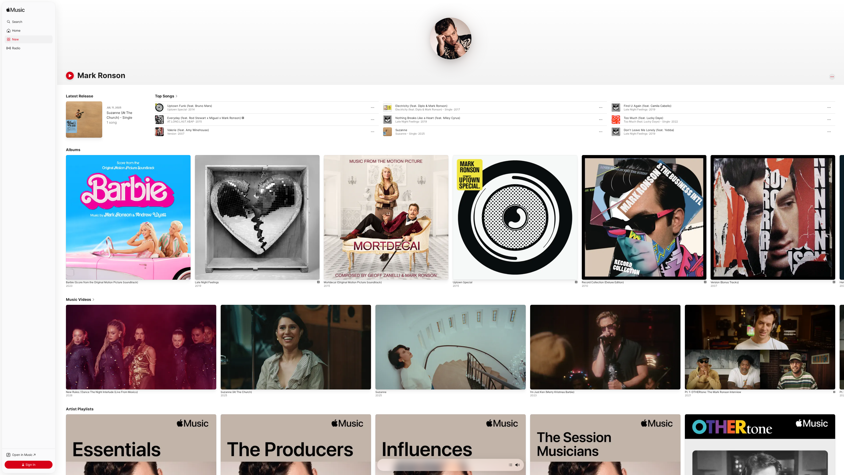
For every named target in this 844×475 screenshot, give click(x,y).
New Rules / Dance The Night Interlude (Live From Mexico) (102, 392)
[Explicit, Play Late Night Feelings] (200, 274)
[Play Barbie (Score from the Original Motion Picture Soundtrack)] (71, 274)
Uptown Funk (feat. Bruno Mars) (189, 106)
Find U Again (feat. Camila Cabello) (647, 106)
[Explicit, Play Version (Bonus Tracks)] (716, 274)
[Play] (70, 76)
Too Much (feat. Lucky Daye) (643, 118)
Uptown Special (463, 157)
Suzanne (401, 130)
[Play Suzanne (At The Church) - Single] (71, 132)
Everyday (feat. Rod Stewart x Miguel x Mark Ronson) (204, 118)
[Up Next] (510, 465)
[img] (15, 10)
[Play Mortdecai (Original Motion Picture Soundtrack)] (329, 274)
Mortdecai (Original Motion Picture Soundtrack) (356, 157)
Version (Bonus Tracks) (726, 157)
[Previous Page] (150, 119)
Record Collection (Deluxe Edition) (605, 157)
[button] (28, 22)
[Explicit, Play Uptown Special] (458, 274)
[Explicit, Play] (159, 119)
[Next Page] (840, 119)
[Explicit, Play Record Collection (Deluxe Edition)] (587, 274)
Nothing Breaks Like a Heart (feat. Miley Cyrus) (427, 118)
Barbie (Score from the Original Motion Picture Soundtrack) (106, 157)
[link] (166, 96)
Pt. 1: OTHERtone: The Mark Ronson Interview (713, 392)
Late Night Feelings (208, 157)
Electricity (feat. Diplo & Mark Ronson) (421, 106)
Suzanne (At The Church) (236, 392)
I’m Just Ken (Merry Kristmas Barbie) (552, 391)
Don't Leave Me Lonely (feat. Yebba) (649, 130)
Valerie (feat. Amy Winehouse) (188, 130)
